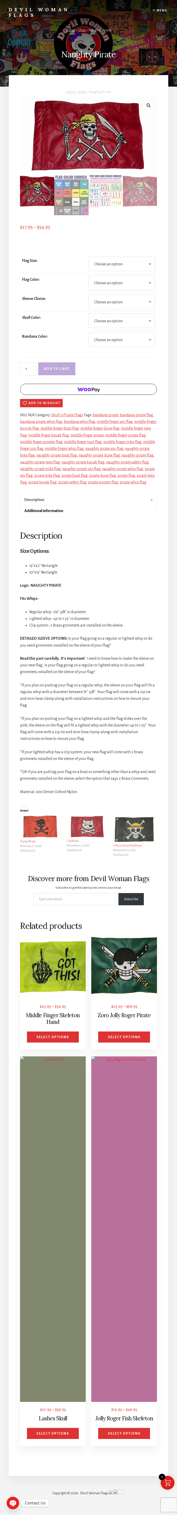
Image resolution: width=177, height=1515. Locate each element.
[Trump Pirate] (41, 827)
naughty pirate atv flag (104, 449)
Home (70, 30)
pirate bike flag (47, 476)
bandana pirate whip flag (41, 422)
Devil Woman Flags (39, 12)
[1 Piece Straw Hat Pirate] (134, 829)
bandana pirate (105, 415)
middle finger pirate (87, 435)
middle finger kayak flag (48, 435)
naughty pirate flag (137, 455)
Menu (162, 10)
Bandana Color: (35, 336)
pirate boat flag (75, 476)
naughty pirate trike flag (40, 469)
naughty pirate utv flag (81, 469)
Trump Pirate (28, 841)
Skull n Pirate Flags (67, 415)
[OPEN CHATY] (13, 1503)
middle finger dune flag (99, 428)
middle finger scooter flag (41, 442)
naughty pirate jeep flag (40, 462)
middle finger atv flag (115, 422)
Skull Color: (31, 318)
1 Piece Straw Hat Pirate (127, 845)
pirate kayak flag (42, 482)
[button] (149, 105)
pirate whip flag (133, 482)
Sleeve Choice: (34, 299)
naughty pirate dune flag (99, 455)
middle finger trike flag (122, 442)
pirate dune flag (102, 476)
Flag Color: (31, 280)
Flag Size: (30, 261)
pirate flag (126, 476)
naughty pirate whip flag (122, 469)
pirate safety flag (72, 482)
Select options (52, 1037)
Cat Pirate (73, 841)
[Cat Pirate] (88, 827)
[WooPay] (88, 389)
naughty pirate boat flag (56, 455)
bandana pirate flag (136, 415)
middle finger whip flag (64, 449)
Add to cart (57, 369)
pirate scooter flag (103, 482)
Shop (82, 30)
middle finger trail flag (83, 442)
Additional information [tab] (43, 511)
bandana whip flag (79, 422)
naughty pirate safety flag (127, 462)
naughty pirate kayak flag (83, 462)
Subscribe (131, 899)
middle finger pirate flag (125, 435)
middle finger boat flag (60, 428)
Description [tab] (34, 500)
